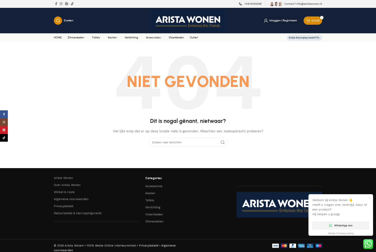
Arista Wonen (63, 178)
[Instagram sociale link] (61, 4)
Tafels (149, 200)
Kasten (150, 193)
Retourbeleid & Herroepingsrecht (78, 213)
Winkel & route (64, 192)
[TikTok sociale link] (72, 4)
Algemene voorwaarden (71, 199)
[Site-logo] (188, 20)
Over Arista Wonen (67, 185)
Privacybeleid (63, 206)
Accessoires (153, 186)
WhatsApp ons (343, 225)
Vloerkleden (154, 214)
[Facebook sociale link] (56, 4)
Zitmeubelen (154, 221)
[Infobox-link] (250, 4)
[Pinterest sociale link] (67, 4)
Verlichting (152, 207)
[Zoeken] (222, 142)
